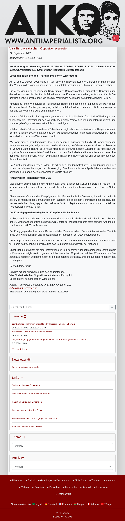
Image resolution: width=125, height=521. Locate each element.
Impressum (102, 487)
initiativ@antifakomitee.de (23, 288)
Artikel (31, 480)
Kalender (111, 480)
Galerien (39, 487)
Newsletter (71, 487)
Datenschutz (64, 494)
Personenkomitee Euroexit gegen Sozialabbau (34, 418)
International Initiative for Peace (27, 410)
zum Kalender (21, 349)
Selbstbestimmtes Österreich (26, 385)
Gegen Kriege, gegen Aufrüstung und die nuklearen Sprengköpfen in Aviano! (49, 339)
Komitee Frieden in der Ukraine (27, 426)
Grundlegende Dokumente (54, 480)
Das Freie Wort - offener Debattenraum (31, 393)
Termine (95, 480)
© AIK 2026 (62, 513)
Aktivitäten (80, 480)
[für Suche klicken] (112, 307)
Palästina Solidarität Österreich (27, 402)
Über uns (17, 480)
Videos (25, 487)
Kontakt (86, 487)
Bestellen (54, 487)
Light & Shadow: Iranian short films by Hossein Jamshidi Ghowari (43, 324)
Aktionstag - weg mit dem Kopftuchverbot (32, 331)
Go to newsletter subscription (26, 367)
